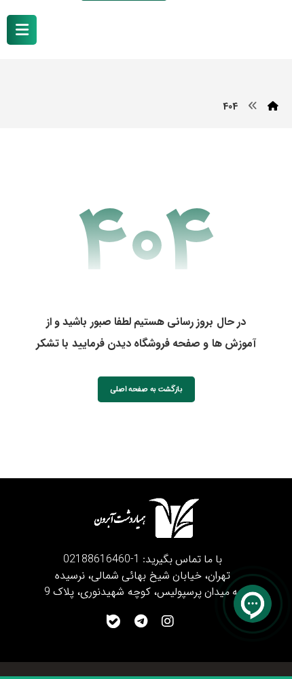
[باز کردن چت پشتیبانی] (253, 604)
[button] (22, 30)
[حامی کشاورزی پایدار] (235, 30)
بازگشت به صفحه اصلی (146, 389)
